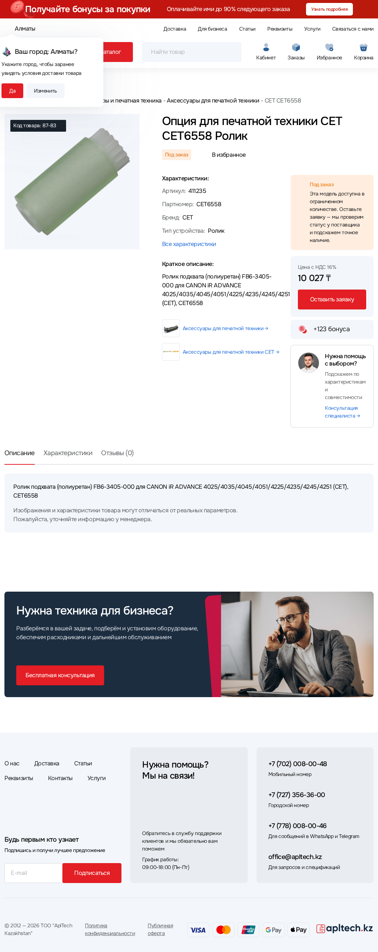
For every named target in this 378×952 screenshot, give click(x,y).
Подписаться (92, 873)
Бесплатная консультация (60, 675)
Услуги (312, 28)
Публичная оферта (160, 929)
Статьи (247, 28)
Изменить (45, 90)
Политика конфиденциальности (110, 929)
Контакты (60, 778)
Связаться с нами (353, 28)
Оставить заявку (332, 299)
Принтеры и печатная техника (122, 100)
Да (12, 90)
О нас (12, 763)
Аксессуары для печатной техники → (225, 328)
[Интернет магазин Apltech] (345, 928)
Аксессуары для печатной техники (213, 100)
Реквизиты (279, 28)
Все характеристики (189, 244)
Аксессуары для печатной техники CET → (231, 352)
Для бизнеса (212, 28)
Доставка (175, 28)
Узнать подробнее (329, 9)
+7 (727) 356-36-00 (296, 795)
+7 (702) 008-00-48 (297, 764)
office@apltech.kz (295, 857)
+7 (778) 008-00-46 (297, 826)
